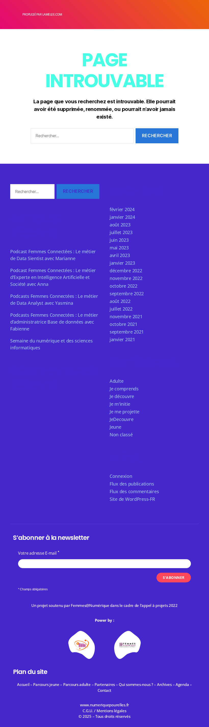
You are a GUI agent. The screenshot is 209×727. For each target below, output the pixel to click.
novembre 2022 (126, 278)
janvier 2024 (122, 217)
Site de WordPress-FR (132, 499)
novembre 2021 (126, 316)
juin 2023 (119, 240)
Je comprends (124, 389)
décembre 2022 (126, 270)
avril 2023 (120, 255)
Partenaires (105, 684)
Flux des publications (132, 484)
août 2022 (120, 301)
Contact (104, 690)
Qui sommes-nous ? (136, 684)
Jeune (115, 427)
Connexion (121, 476)
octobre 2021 (123, 324)
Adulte (116, 381)
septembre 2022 (127, 293)
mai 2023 (119, 248)
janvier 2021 (122, 339)
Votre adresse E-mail (37, 553)
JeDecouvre (121, 419)
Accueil (23, 684)
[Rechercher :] (81, 136)
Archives (165, 684)
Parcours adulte (77, 684)
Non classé (121, 434)
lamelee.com (52, 14)
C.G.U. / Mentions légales (104, 710)
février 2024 (122, 209)
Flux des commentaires (134, 491)
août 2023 (120, 225)
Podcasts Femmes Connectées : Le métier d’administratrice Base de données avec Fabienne (54, 322)
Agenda (182, 684)
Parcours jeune (46, 684)
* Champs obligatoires (32, 589)
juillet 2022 (121, 309)
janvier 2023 (122, 263)
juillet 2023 (121, 232)
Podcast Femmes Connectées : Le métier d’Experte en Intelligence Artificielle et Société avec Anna (53, 277)
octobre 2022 (123, 286)
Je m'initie (120, 404)
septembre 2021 (127, 332)
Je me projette (124, 412)
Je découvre (122, 396)
